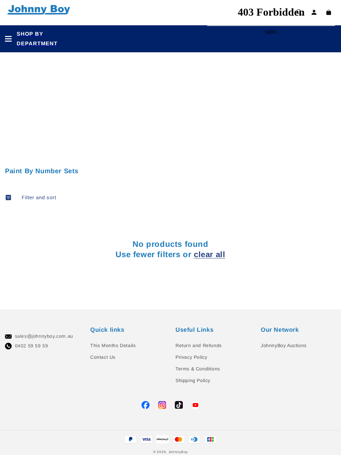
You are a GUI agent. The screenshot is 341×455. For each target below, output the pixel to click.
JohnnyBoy (178, 452)
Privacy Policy (191, 357)
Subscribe (13, 207)
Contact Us (103, 357)
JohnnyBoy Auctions (284, 345)
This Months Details (113, 345)
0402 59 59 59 (31, 345)
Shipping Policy (192, 380)
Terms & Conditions (197, 368)
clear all (209, 254)
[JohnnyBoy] (40, 12)
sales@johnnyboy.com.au (44, 336)
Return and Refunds (198, 345)
